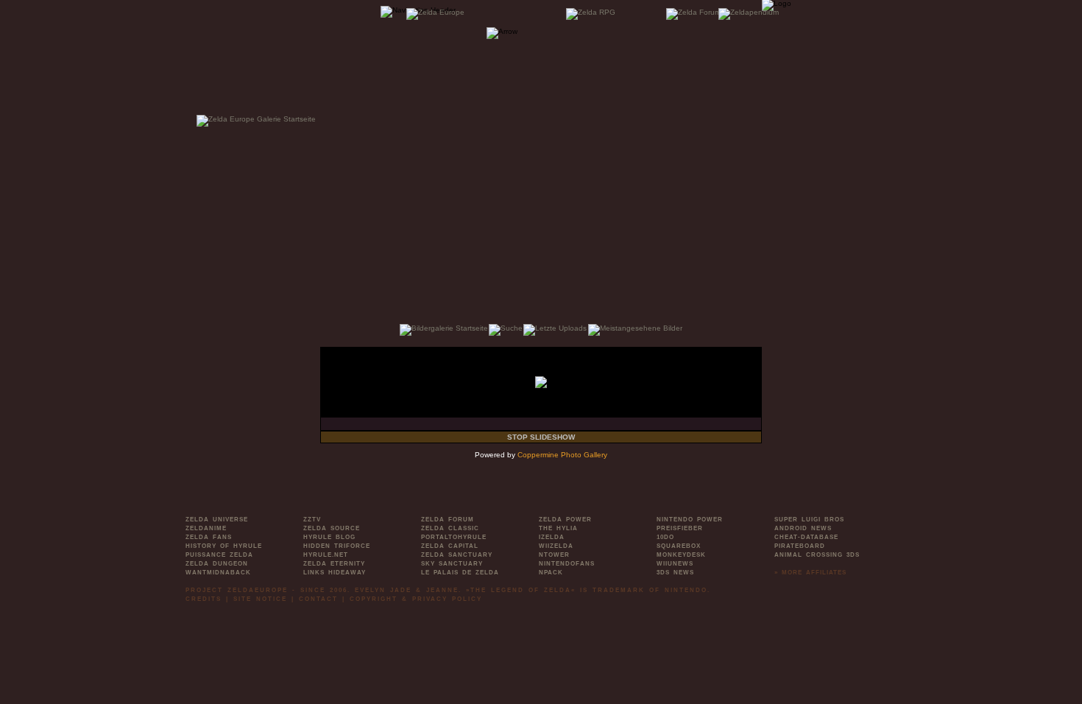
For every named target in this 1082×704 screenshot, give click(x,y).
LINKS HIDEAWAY (334, 572)
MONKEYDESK (681, 555)
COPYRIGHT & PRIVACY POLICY (416, 599)
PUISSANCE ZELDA (219, 555)
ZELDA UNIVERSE (216, 519)
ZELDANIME (206, 528)
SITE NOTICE (260, 599)
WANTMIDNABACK (218, 572)
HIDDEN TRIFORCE (336, 546)
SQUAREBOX (679, 546)
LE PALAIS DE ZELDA (460, 572)
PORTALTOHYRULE (454, 537)
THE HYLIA (558, 528)
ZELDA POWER (565, 519)
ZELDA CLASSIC (450, 528)
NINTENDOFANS (567, 563)
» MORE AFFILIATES (810, 572)
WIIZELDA (556, 546)
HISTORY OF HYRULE (223, 546)
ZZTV (312, 519)
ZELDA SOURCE (331, 528)
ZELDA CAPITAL (449, 546)
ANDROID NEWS (803, 528)
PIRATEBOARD (799, 546)
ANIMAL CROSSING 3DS (817, 555)
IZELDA (552, 537)
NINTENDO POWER (690, 519)
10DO (665, 537)
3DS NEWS (675, 572)
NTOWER (554, 555)
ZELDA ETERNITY (334, 563)
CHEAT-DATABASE (806, 537)
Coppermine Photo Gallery (562, 455)
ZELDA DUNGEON (216, 563)
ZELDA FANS (208, 537)
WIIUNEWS (675, 563)
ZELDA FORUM (447, 519)
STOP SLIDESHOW (541, 437)
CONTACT (318, 599)
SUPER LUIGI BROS (809, 519)
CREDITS (203, 599)
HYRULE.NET (325, 555)
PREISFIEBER (680, 528)
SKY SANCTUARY (452, 563)
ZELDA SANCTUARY (456, 555)
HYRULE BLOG (329, 537)
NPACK (551, 572)
